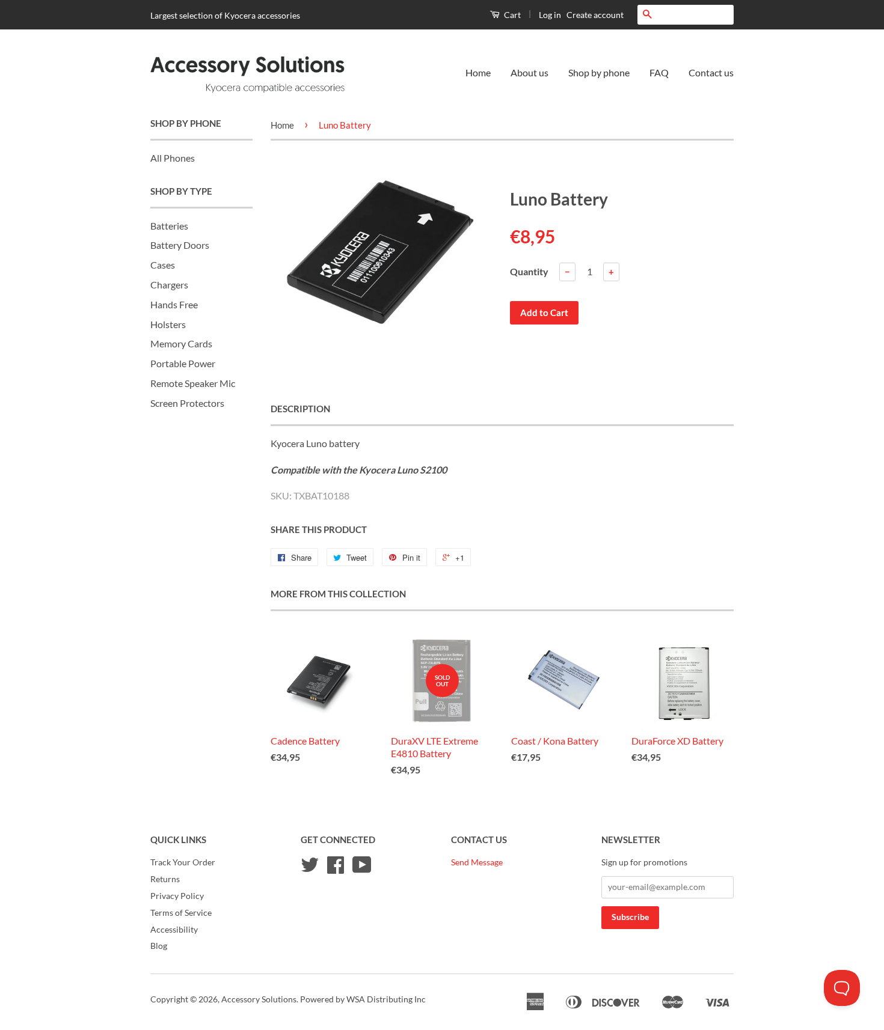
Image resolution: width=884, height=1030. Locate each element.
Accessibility (174, 929)
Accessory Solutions (258, 999)
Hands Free (174, 304)
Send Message (477, 862)
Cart (511, 15)
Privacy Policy (177, 896)
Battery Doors (179, 245)
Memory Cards (181, 343)
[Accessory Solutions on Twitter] (310, 869)
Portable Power (182, 363)
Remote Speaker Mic (192, 383)
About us (529, 72)
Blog (158, 946)
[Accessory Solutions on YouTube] (362, 869)
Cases (162, 264)
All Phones (172, 157)
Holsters (168, 324)
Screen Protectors (187, 403)
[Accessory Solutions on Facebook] (336, 869)
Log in (550, 15)
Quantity (529, 271)
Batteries (169, 225)
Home (478, 72)
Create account (595, 15)
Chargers (169, 284)
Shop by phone (599, 72)
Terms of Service (181, 913)
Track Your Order (182, 862)
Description (300, 408)
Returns (165, 879)
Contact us (711, 72)
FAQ (659, 72)
